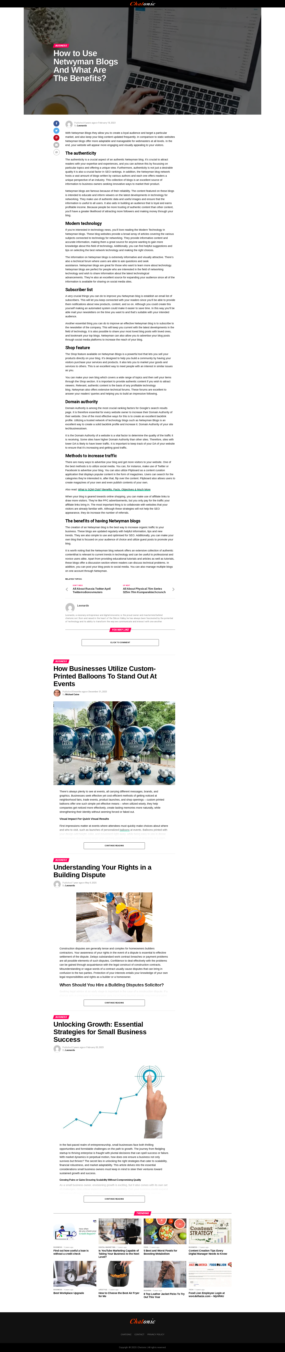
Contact (139, 1334)
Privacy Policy (155, 1334)
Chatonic (126, 1334)
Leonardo (82, 125)
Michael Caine (72, 694)
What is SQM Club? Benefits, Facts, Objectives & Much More (114, 489)
